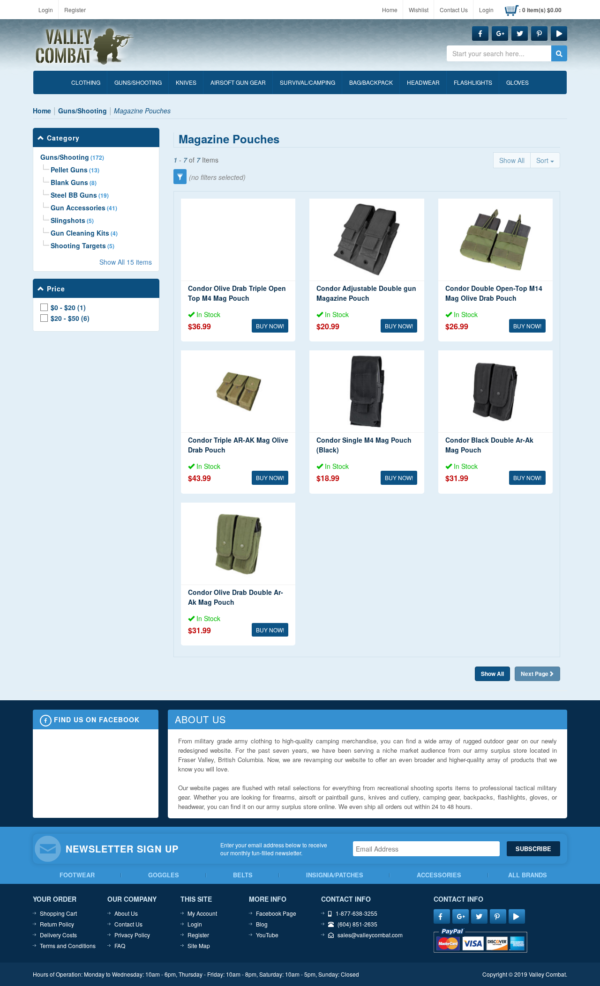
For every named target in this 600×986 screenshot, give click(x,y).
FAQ (119, 945)
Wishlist (418, 10)
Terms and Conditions (68, 945)
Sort (543, 160)
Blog (262, 924)
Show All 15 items (125, 262)
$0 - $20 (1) (68, 308)
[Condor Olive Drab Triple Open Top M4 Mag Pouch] (238, 240)
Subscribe (533, 849)
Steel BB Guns (74, 195)
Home (390, 10)
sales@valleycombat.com (370, 935)
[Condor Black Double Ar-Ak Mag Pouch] (495, 391)
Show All (512, 160)
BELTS (243, 875)
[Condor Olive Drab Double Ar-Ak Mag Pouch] (238, 544)
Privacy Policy (132, 935)
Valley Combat (85, 46)
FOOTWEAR (77, 875)
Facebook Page (276, 913)
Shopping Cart (58, 913)
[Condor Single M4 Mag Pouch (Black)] (366, 391)
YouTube (267, 935)
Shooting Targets (78, 245)
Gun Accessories (78, 207)
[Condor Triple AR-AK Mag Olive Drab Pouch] (238, 391)
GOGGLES (163, 875)
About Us (126, 913)
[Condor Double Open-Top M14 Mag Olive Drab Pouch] (495, 240)
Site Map (199, 945)
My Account (202, 913)
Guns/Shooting (64, 157)
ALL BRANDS (527, 875)
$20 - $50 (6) (70, 318)
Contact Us (454, 10)
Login (45, 10)
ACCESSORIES (439, 875)
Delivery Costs (58, 935)
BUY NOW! (270, 326)
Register (75, 10)
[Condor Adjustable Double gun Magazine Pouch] (366, 240)
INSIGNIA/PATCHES (334, 875)
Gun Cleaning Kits (80, 232)
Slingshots (68, 220)
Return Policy (57, 924)
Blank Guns (69, 182)
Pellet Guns (69, 169)
